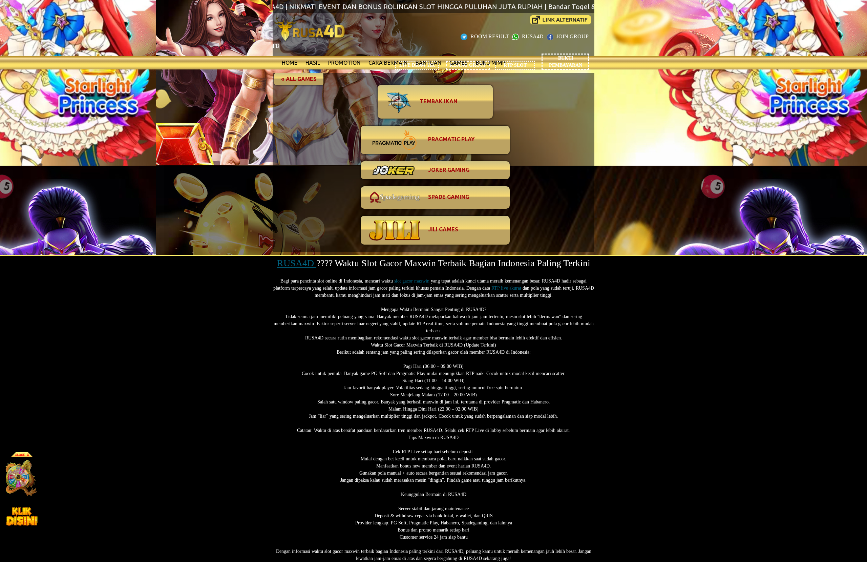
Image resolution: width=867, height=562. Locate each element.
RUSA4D (533, 36)
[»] (560, 19)
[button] (298, 79)
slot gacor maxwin (411, 281)
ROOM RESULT (489, 36)
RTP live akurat (506, 288)
